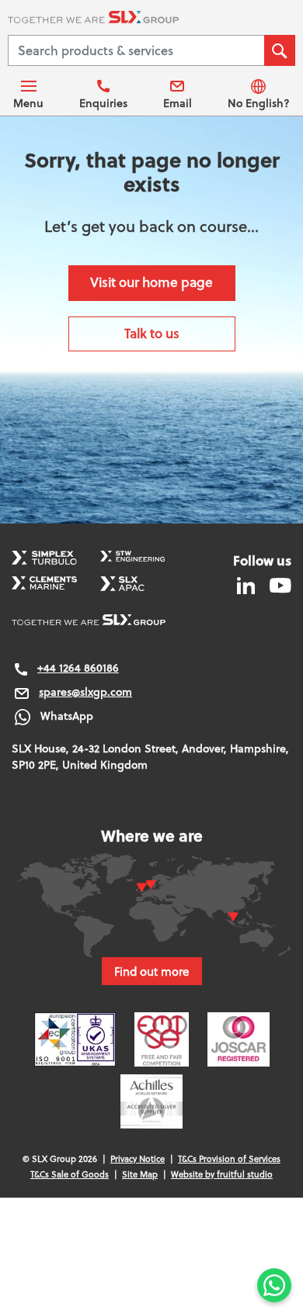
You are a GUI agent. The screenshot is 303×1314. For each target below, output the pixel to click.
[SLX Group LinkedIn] (247, 585)
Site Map (140, 1174)
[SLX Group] (151, 19)
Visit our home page (151, 282)
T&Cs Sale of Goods (69, 1174)
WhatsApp (66, 716)
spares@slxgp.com (85, 692)
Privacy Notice (137, 1159)
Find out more (152, 971)
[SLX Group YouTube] (274, 585)
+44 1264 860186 (78, 668)
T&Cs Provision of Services (229, 1159)
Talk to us (151, 333)
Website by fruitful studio (222, 1174)
